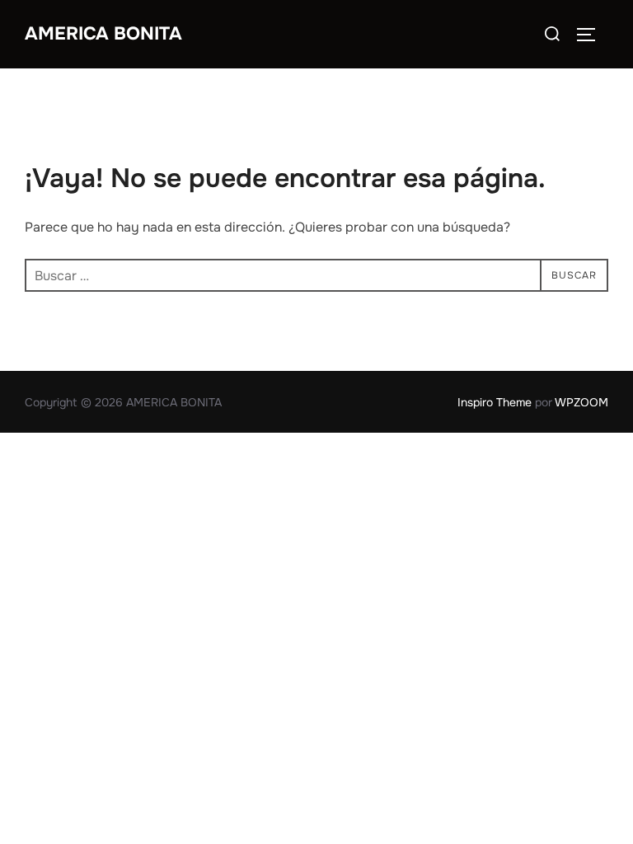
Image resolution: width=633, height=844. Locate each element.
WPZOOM (581, 402)
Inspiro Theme (494, 402)
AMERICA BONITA (103, 33)
